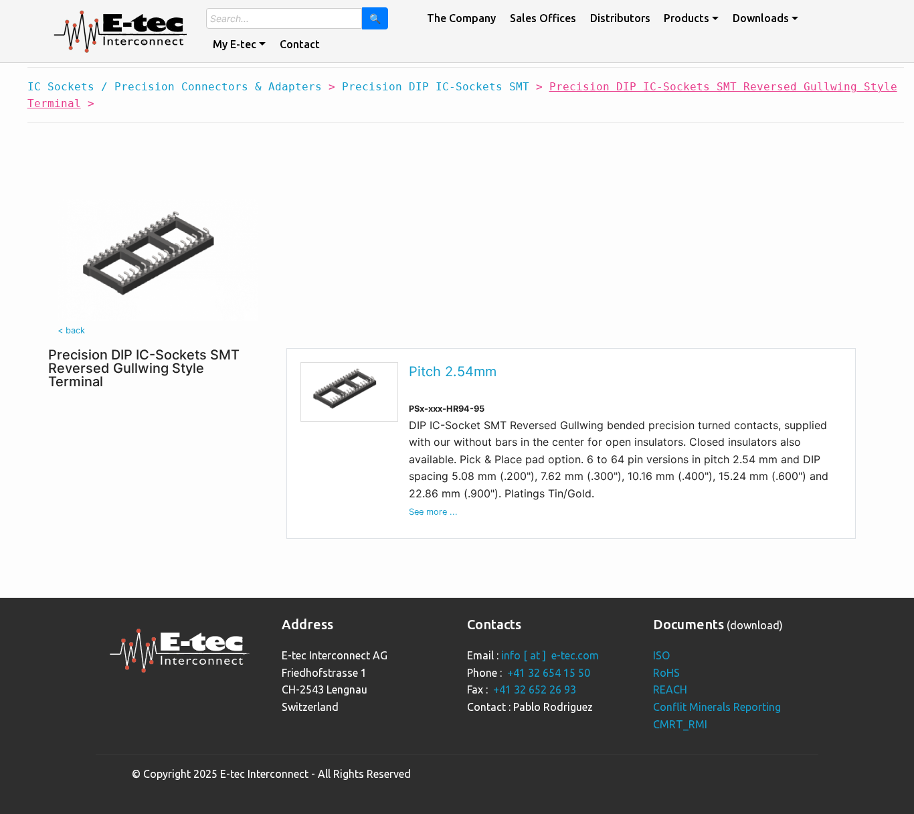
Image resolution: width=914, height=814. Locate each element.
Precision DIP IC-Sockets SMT (435, 86)
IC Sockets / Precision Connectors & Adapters (174, 86)
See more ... (433, 512)
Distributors (620, 18)
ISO (661, 655)
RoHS (666, 673)
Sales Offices (543, 18)
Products (686, 18)
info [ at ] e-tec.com (550, 655)
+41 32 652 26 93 (534, 689)
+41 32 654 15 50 (548, 673)
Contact (300, 44)
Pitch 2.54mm (452, 371)
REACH (670, 689)
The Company (461, 18)
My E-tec (234, 44)
